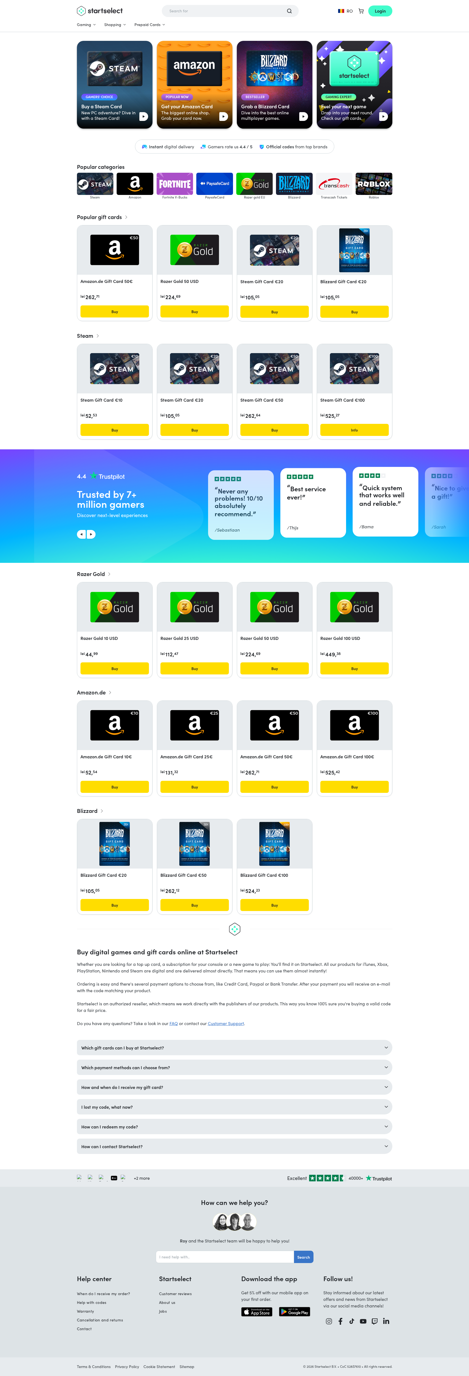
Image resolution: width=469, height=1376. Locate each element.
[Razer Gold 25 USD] (194, 607)
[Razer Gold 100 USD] (354, 607)
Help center (94, 1278)
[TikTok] (352, 1321)
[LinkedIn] (386, 1321)
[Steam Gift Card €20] (274, 250)
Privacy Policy (127, 1366)
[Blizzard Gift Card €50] (194, 844)
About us (167, 1302)
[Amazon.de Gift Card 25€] (194, 725)
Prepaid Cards (147, 24)
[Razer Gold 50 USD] (194, 249)
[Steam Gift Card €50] (274, 368)
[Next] (91, 534)
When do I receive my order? (103, 1293)
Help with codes (92, 1302)
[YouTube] (363, 1321)
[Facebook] (340, 1321)
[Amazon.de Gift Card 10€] (114, 725)
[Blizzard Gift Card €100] (274, 844)
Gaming (84, 24)
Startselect (175, 1278)
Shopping (112, 24)
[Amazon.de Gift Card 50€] (114, 249)
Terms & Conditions (94, 1366)
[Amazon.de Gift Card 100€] (354, 725)
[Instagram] (329, 1321)
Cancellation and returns (100, 1320)
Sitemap (187, 1366)
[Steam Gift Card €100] (354, 368)
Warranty (85, 1311)
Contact (84, 1328)
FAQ (173, 1023)
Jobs (163, 1311)
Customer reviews (175, 1293)
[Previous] (81, 534)
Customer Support (226, 1023)
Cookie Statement (159, 1366)
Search (303, 1257)
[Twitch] (375, 1321)
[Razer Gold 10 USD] (114, 607)
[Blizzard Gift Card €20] (354, 250)
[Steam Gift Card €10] (114, 368)
